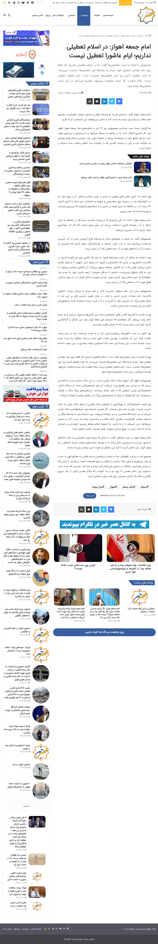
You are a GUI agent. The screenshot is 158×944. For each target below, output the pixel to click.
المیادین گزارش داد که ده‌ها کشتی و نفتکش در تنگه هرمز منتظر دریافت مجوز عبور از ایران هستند (17, 458)
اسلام (144, 487)
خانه (147, 35)
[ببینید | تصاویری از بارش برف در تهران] (40, 752)
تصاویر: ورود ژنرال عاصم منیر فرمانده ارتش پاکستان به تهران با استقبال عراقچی (17, 612)
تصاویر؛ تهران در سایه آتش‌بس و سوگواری (17, 630)
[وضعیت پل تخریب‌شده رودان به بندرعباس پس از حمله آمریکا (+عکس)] (40, 499)
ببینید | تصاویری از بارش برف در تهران (17, 747)
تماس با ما (7, 929)
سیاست (84, 15)
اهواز (112, 487)
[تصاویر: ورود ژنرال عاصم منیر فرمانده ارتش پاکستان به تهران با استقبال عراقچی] (40, 616)
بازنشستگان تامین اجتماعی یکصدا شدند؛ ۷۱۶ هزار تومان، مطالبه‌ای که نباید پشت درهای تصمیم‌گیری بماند (17, 124)
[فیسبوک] (119, 101)
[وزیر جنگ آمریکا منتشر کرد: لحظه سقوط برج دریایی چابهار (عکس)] (40, 518)
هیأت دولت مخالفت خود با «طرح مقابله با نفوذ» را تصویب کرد (17, 891)
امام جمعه (128, 487)
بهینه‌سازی (76, 939)
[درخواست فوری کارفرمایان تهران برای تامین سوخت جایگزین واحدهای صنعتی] (40, 94)
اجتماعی (71, 15)
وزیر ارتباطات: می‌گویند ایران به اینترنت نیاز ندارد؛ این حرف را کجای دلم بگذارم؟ (16, 593)
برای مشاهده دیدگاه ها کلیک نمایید (104, 632)
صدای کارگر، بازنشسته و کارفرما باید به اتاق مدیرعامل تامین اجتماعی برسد (18, 156)
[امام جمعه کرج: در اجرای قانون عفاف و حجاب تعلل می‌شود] (142, 181)
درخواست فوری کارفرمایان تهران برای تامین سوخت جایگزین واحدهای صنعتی (19, 93)
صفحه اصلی (108, 15)
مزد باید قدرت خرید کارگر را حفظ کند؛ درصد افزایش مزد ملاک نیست (18, 108)
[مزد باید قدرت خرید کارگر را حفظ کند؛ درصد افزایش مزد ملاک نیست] (40, 109)
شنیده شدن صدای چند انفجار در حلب (18, 904)
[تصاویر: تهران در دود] (40, 771)
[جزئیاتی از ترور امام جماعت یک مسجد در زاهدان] (139, 597)
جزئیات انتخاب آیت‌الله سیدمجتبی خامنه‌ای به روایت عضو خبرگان (17, 710)
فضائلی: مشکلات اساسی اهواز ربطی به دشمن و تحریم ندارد (105, 163)
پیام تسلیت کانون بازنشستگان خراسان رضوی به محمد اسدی (92, 2)
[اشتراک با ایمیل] (97, 101)
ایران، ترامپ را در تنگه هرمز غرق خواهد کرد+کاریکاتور (18, 572)
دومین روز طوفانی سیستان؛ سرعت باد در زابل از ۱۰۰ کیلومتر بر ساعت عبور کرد (16, 859)
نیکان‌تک (67, 939)
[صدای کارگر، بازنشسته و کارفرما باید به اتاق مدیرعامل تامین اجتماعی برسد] (40, 157)
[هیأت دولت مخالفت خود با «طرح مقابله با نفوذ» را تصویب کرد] (37, 892)
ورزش (47, 15)
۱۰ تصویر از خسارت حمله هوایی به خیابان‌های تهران (19, 785)
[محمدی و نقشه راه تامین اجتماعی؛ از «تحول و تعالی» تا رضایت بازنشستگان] (40, 172)
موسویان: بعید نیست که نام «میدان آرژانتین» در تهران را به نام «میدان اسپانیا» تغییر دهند (17, 476)
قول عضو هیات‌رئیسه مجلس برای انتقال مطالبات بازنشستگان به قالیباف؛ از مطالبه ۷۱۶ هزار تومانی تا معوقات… (18, 189)
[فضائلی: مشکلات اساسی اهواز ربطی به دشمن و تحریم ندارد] (142, 167)
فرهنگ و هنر (57, 15)
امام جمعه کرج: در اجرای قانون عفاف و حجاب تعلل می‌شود (106, 177)
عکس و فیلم (37, 15)
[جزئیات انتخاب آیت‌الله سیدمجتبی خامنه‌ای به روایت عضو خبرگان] (40, 714)
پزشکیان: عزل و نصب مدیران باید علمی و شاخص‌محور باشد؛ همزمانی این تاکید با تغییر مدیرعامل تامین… (17, 208)
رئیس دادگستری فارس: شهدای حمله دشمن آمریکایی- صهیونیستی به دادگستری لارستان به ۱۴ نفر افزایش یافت (17, 692)
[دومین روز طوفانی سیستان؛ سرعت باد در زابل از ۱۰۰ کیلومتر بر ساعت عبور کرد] (37, 859)
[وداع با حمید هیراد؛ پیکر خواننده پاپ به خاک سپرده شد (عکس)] (40, 733)
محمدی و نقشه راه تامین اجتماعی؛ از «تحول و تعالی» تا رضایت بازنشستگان (17, 171)
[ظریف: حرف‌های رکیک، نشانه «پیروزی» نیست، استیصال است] (40, 654)
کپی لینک (89, 495)
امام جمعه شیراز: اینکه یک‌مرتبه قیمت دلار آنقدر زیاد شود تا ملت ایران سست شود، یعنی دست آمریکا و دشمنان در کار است (71, 613)
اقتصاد (97, 15)
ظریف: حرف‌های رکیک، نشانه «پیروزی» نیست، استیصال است (17, 651)
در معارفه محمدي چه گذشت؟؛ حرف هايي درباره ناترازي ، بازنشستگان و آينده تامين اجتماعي (16, 247)
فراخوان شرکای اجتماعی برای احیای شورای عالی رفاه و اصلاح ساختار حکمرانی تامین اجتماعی (16, 141)
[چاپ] (90, 101)
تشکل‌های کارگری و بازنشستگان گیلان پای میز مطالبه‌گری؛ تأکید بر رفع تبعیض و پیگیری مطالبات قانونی (19, 228)
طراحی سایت (88, 939)
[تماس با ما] (4, 2)
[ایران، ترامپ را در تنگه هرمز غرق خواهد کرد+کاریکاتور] (40, 577)
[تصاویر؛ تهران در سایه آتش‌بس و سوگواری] (40, 635)
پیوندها (17, 929)
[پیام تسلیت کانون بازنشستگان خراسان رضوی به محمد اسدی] (37, 876)
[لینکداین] (104, 101)
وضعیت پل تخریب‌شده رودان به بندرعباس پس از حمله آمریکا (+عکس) (17, 495)
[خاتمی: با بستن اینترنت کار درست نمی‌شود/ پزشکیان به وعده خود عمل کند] (40, 420)
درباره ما (25, 929)
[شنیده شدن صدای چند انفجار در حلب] (37, 906)
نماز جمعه (97, 487)
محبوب (26, 806)
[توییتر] (112, 101)
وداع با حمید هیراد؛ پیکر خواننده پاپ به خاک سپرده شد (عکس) (17, 729)
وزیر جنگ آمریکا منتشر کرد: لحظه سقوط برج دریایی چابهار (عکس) (17, 514)
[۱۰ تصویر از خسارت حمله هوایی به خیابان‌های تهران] (40, 790)
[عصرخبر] (146, 15)
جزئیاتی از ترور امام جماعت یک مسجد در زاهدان (141, 610)
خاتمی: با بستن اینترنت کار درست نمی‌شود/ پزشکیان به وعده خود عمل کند (18, 416)
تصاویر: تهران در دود (21, 764)
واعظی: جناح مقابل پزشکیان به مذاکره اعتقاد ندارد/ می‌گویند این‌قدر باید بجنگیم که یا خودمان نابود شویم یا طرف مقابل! (17, 439)
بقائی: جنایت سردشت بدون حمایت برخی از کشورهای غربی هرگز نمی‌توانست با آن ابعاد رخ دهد (16, 535)
